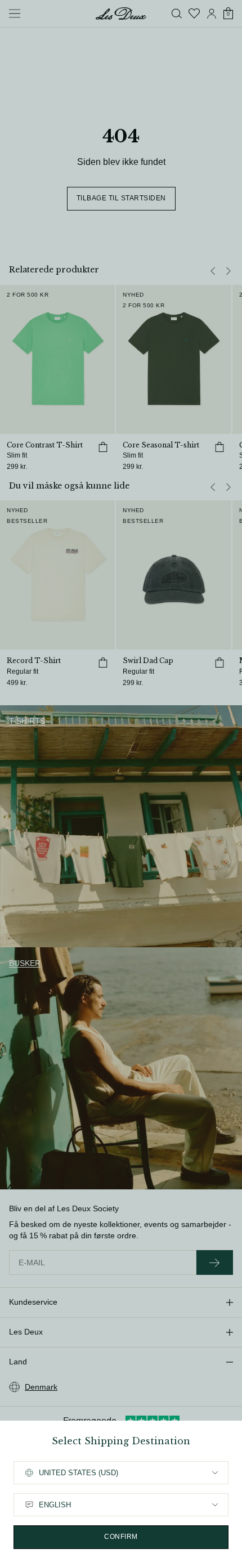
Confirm (121, 1537)
